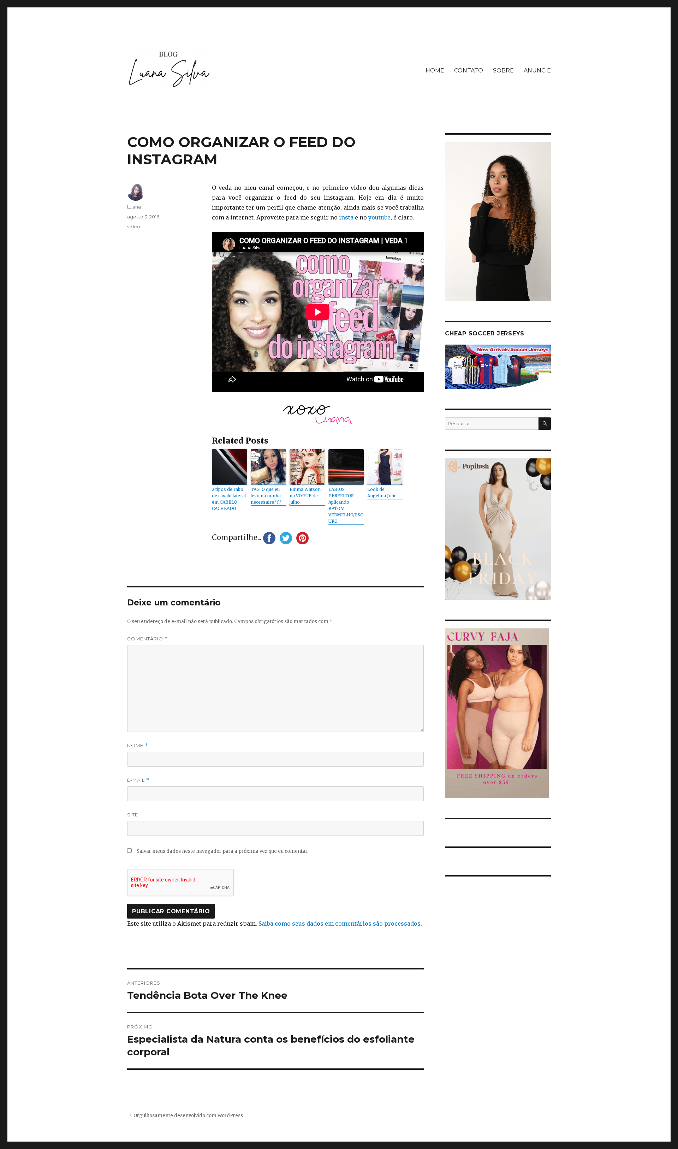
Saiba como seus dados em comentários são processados (339, 923)
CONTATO (468, 70)
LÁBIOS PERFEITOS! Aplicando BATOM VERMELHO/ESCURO (345, 505)
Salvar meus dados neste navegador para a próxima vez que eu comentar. (222, 851)
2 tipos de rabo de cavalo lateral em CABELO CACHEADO (229, 499)
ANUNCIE (537, 70)
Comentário (147, 639)
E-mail (138, 780)
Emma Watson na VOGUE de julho (305, 496)
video (133, 226)
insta (345, 217)
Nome (137, 746)
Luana (134, 207)
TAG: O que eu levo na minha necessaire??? (266, 496)
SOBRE (503, 70)
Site (132, 814)
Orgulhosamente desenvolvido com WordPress (188, 1116)
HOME (435, 70)
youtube (379, 217)
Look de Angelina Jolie (382, 492)
